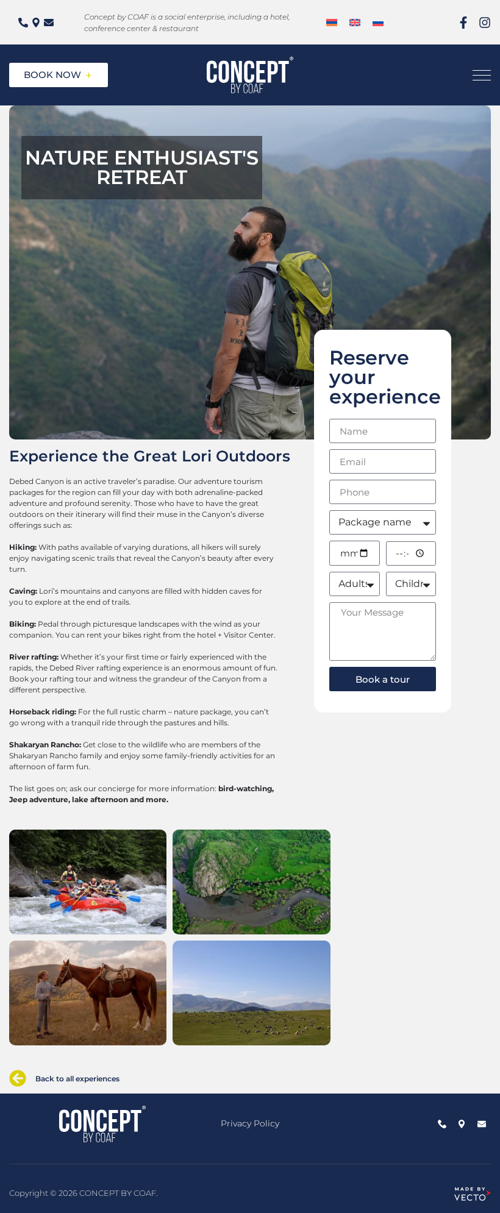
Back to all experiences (77, 1078)
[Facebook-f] (463, 22)
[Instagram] (485, 22)
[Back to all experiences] (17, 1078)
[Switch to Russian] (378, 22)
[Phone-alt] (23, 22)
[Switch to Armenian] (331, 22)
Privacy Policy (250, 1123)
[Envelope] (49, 22)
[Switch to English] (354, 22)
